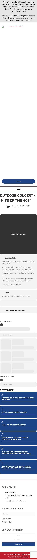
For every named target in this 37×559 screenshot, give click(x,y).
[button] (18, 181)
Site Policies (6, 519)
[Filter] (1, 324)
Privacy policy (7, 522)
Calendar (10, 310)
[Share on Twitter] (18, 303)
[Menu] (18, 188)
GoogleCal (20, 310)
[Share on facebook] (14, 303)
